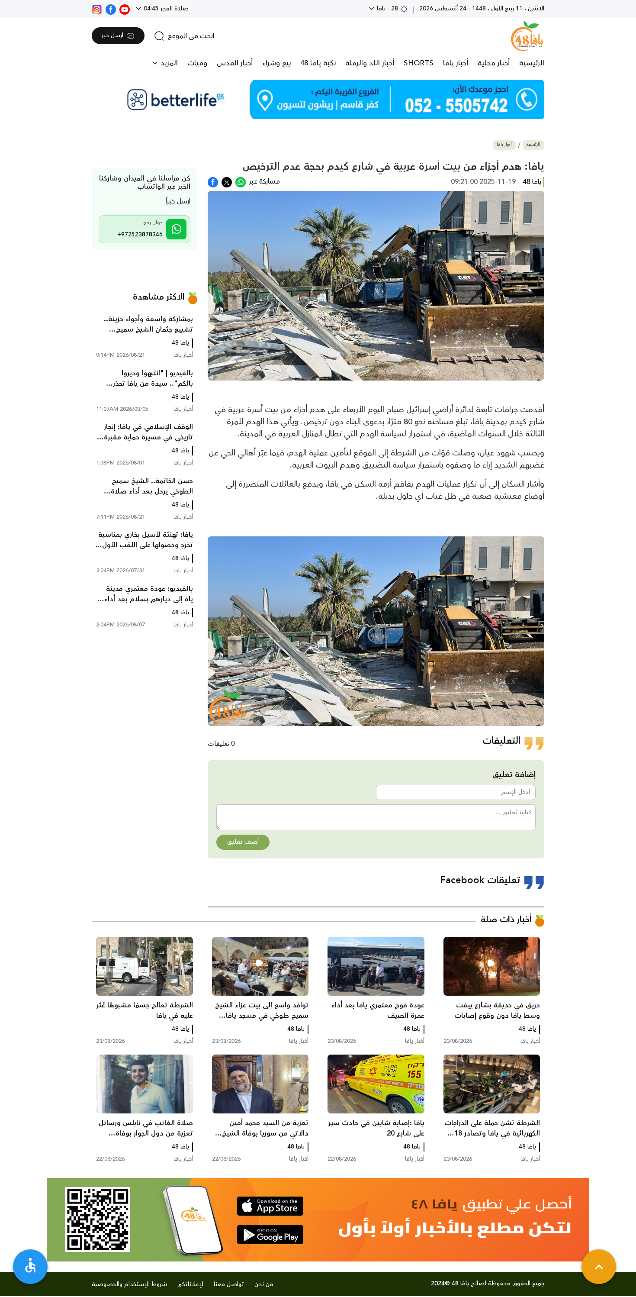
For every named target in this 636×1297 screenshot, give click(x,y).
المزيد (168, 63)
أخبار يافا (455, 63)
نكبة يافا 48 (318, 63)
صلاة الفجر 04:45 (165, 8)
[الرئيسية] (527, 36)
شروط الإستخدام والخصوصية (129, 1284)
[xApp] (227, 181)
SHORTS (419, 63)
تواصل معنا (229, 1284)
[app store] (270, 1206)
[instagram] (97, 8)
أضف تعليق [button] (243, 842)
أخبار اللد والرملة (369, 63)
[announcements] (318, 99)
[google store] (270, 1235)
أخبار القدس (235, 63)
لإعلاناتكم (190, 1284)
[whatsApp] (240, 181)
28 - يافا (387, 8)
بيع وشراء (276, 63)
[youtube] (124, 8)
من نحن (263, 1284)
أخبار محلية (494, 63)
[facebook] (111, 8)
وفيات (197, 63)
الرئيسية (531, 63)
